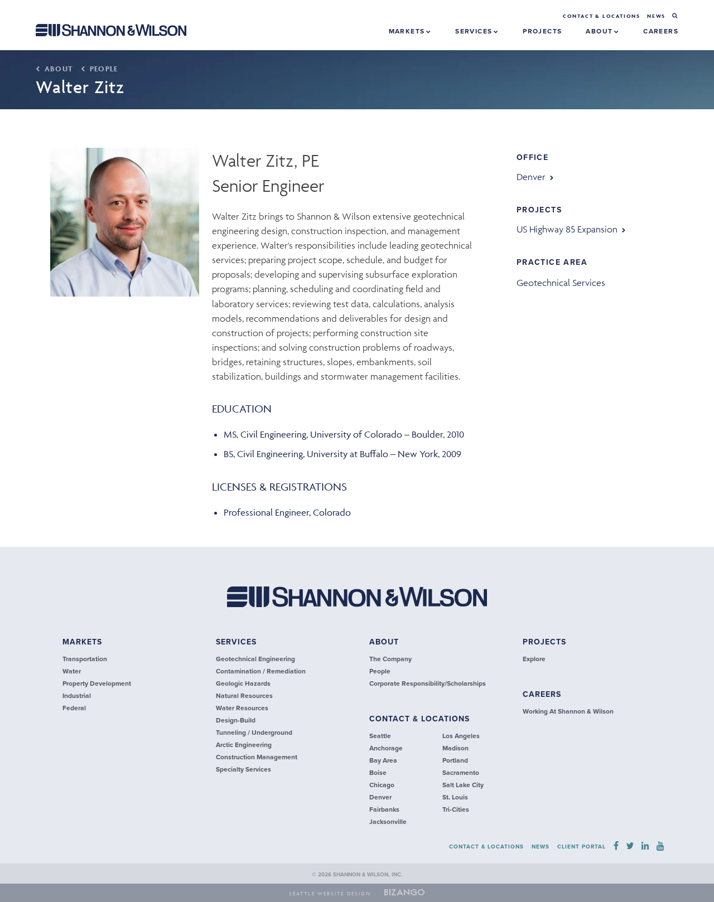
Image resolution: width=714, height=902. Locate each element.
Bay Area (383, 760)
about (384, 642)
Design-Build (235, 720)
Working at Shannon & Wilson (568, 711)
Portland (455, 760)
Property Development (96, 683)
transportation (84, 659)
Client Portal (581, 846)
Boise (378, 773)
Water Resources (242, 708)
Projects (544, 642)
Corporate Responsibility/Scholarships (427, 683)
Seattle (380, 736)
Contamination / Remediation (261, 671)
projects (542, 31)
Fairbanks (384, 809)
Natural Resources (244, 696)
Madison (455, 748)
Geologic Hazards (243, 683)
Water (71, 671)
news (656, 16)
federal (74, 708)
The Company (390, 659)
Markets (408, 31)
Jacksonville (388, 822)
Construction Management (256, 757)
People (102, 69)
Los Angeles (461, 736)
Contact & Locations (601, 16)
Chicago (381, 785)
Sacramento (460, 773)
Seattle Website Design (330, 893)
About (600, 31)
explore (534, 659)
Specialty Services (243, 769)
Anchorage (386, 748)
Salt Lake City (463, 785)
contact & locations (419, 719)
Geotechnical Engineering (255, 659)
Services (475, 31)
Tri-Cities (455, 809)
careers (660, 31)
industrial (76, 696)
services (236, 642)
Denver (531, 176)
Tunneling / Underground (254, 732)
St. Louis (455, 797)
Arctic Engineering (244, 745)
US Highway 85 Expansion (567, 229)
